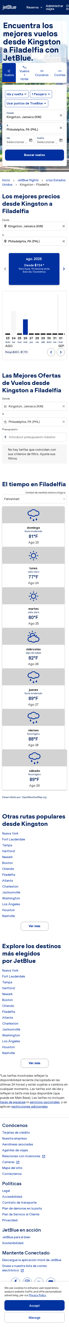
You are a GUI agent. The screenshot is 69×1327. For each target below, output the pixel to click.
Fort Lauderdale (13, 839)
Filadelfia (8, 875)
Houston (8, 910)
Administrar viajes (54, 7)
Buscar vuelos (34, 155)
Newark (7, 857)
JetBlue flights (28, 180)
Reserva (34, 7)
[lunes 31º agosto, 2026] (54, 334)
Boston (7, 863)
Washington (11, 898)
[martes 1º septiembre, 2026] (60, 334)
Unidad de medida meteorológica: (46, 492)
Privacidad (9, 1220)
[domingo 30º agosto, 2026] (49, 334)
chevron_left (5, 269)
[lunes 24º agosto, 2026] (13, 323)
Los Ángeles (11, 904)
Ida (8, 138)
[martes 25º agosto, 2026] (19, 334)
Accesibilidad (12, 1196)
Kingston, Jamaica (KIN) (24, 117)
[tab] (9, 73)
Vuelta (40, 138)
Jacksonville (11, 892)
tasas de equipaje (13, 1102)
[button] (41, 94)
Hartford (8, 851)
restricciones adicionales (29, 1106)
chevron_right (64, 269)
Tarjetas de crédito (16, 1132)
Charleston (10, 886)
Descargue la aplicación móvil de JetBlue (31, 1260)
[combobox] (34, 226)
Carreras (11, 1162)
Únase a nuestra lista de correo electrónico (24, 1268)
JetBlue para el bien (16, 1237)
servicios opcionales (45, 1102)
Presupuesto (10, 429)
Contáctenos (12, 1174)
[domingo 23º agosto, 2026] (7, 334)
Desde (10, 113)
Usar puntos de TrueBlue (25, 103)
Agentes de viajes (15, 1150)
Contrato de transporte (19, 1202)
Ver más (34, 926)
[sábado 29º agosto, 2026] (43, 334)
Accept (34, 1305)
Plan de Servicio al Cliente (20, 1214)
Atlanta (7, 880)
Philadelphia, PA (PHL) (22, 129)
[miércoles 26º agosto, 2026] (25, 327)
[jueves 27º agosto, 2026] (31, 334)
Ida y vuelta (15, 94)
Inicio (6, 180)
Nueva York (10, 833)
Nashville (8, 916)
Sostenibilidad (12, 1243)
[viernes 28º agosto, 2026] (37, 334)
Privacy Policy (37, 1295)
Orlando (8, 869)
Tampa (7, 845)
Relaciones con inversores (23, 1156)
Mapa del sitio (12, 1168)
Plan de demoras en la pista (22, 1208)
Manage (34, 1317)
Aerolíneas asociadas (17, 1144)
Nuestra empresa (14, 1138)
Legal (6, 1191)
